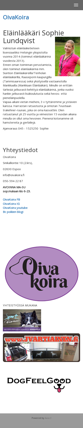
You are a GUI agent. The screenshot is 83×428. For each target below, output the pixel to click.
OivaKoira (16, 17)
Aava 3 (48, 417)
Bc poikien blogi (13, 212)
